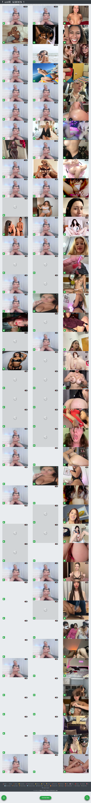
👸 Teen (43, 783)
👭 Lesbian (82, 783)
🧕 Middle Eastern (30, 783)
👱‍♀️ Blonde (48, 783)
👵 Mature (37, 783)
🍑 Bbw (66, 783)
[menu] (3, 797)
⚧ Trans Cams (22, 785)
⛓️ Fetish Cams (39, 785)
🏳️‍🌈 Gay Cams (15, 785)
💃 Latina (15, 783)
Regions (41, 790)
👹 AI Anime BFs (68, 785)
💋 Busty (77, 783)
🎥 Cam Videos (76, 785)
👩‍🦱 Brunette (54, 783)
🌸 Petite (72, 783)
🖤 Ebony (10, 783)
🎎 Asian (4, 783)
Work (44, 790)
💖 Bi (87, 783)
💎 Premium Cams (31, 785)
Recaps (47, 790)
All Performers (52, 790)
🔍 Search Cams (45, 787)
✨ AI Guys (61, 785)
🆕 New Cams (7, 785)
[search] (87, 797)
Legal (57, 790)
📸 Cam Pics (84, 785)
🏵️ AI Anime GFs (53, 785)
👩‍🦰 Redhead (61, 783)
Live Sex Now (45, 797)
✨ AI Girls (46, 785)
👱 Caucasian (21, 783)
